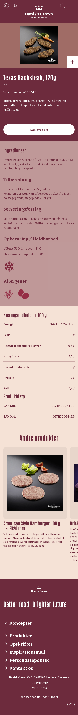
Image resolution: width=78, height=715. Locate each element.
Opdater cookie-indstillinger (39, 696)
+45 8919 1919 (39, 682)
